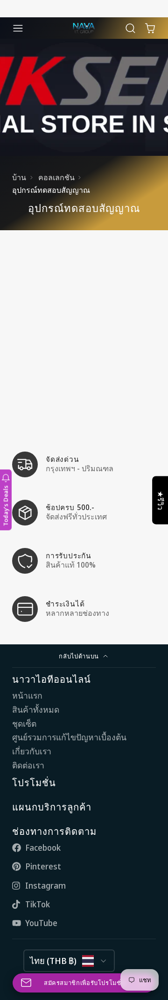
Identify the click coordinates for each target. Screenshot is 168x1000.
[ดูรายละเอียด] (84, 464)
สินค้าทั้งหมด (35, 710)
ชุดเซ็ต (24, 724)
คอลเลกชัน (56, 177)
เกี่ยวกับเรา (31, 751)
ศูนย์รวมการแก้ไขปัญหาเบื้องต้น (69, 737)
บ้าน (19, 177)
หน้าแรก (27, 696)
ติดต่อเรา (28, 765)
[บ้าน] (84, 28)
